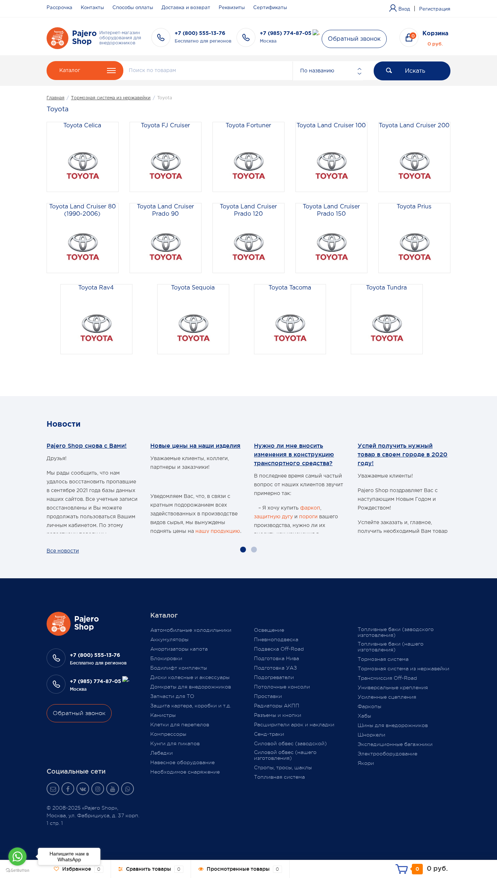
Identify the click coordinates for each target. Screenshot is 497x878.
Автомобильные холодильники (190, 630)
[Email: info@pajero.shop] (53, 788)
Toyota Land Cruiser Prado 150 (331, 210)
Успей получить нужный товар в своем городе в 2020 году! (403, 454)
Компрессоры (168, 734)
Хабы (364, 716)
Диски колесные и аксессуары (190, 677)
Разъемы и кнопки (277, 715)
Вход (404, 9)
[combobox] (328, 70)
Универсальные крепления (393, 687)
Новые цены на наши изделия (195, 445)
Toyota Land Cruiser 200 (414, 125)
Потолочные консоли (282, 687)
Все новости (63, 551)
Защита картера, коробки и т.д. (190, 706)
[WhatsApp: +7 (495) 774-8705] (127, 788)
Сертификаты (270, 8)
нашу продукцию (217, 531)
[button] (243, 549)
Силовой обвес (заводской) (290, 743)
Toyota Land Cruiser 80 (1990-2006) (82, 210)
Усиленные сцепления (387, 697)
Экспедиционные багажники (395, 744)
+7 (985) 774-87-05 (285, 33)
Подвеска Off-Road (279, 649)
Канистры (163, 715)
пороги (308, 517)
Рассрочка (59, 8)
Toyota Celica (82, 125)
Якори (366, 763)
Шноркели (371, 735)
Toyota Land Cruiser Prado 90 (165, 210)
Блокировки (166, 658)
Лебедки (161, 753)
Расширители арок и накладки (294, 724)
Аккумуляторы (169, 639)
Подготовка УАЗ (275, 668)
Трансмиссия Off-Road (387, 678)
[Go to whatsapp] (17, 856)
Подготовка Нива (276, 658)
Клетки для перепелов (179, 724)
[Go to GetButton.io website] (17, 870)
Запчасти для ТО (172, 696)
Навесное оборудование (182, 762)
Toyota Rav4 (96, 288)
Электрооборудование (387, 754)
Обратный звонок (354, 39)
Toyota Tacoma (290, 288)
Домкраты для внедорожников (190, 687)
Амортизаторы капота (179, 649)
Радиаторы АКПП (276, 706)
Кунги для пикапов (175, 743)
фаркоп (310, 508)
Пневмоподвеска (276, 639)
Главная (55, 98)
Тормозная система (383, 659)
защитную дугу (273, 517)
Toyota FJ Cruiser (165, 125)
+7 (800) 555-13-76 (200, 33)
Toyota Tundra (386, 288)
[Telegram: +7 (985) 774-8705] (316, 33)
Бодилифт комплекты (178, 668)
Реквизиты (232, 8)
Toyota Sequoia (193, 288)
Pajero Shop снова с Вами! (87, 445)
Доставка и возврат (186, 8)
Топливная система (279, 777)
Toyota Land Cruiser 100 (331, 125)
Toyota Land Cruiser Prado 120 (248, 210)
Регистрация (434, 9)
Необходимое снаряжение (185, 772)
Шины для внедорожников (393, 725)
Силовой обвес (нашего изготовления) (285, 755)
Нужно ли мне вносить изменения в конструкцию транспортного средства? (294, 454)
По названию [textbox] (317, 71)
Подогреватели (274, 677)
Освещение (269, 630)
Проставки (268, 696)
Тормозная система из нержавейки (111, 98)
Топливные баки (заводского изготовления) (396, 632)
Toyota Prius (414, 206)
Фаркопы (369, 706)
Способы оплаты (132, 8)
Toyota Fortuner (248, 125)
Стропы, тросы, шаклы (283, 767)
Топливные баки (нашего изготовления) (391, 646)
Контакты (92, 8)
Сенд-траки (269, 734)
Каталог (69, 70)
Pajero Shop (84, 38)
